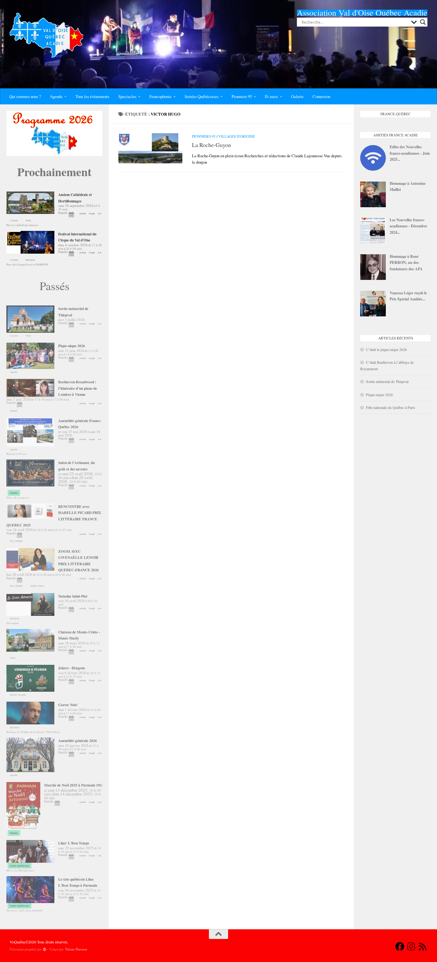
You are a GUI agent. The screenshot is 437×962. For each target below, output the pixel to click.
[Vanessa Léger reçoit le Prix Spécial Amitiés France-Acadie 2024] (373, 314)
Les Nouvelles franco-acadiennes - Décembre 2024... (408, 226)
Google (92, 213)
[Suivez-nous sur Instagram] (411, 946)
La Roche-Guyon (211, 145)
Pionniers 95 (242, 96)
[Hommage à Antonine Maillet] (373, 205)
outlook (82, 213)
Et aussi (271, 96)
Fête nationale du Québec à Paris (390, 407)
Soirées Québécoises (202, 96)
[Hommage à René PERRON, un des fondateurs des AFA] (373, 278)
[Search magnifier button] (422, 22)
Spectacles (127, 96)
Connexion (321, 96)
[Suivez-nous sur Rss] (422, 946)
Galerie (297, 96)
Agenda (56, 96)
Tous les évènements (92, 96)
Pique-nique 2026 (379, 394)
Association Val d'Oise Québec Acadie (362, 12)
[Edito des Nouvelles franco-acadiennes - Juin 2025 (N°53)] (373, 169)
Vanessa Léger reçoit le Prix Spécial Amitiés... (408, 296)
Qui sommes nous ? (25, 96)
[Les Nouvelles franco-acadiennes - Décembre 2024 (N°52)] (373, 241)
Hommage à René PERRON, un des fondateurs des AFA (406, 262)
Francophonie (160, 96)
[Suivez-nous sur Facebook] (399, 946)
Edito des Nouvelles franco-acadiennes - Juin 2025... (410, 153)
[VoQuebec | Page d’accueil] (46, 35)
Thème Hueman (76, 949)
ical (99, 213)
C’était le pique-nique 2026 (386, 349)
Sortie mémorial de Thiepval (387, 381)
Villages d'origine (237, 136)
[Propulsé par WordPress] (44, 949)
